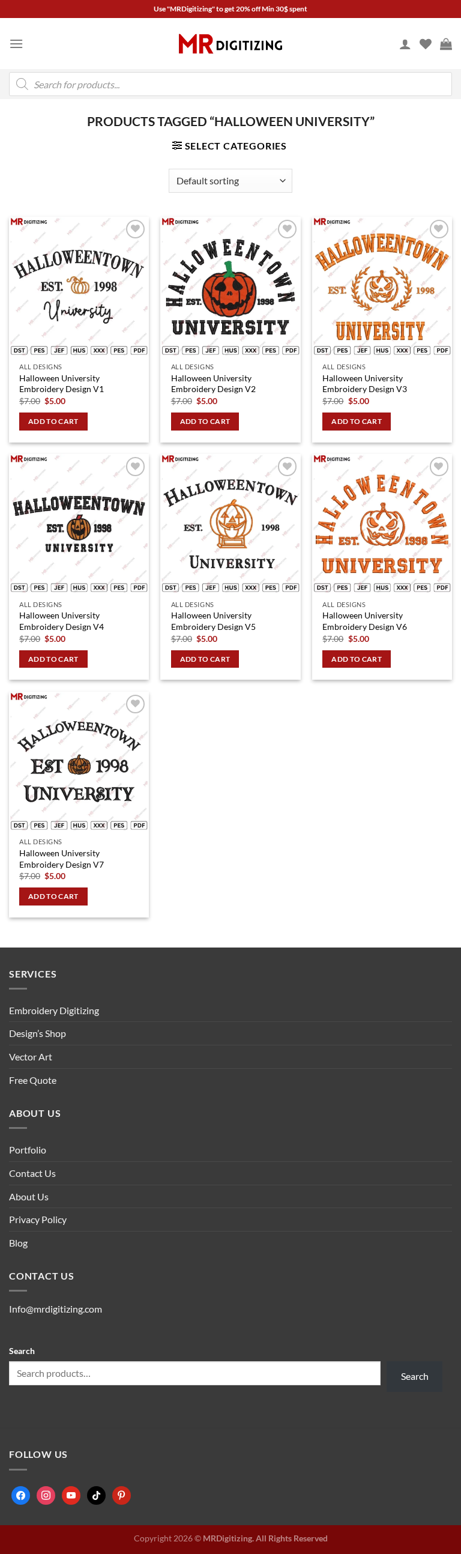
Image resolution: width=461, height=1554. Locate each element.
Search (22, 1351)
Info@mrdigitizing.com (55, 1308)
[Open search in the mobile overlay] (230, 84)
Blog (18, 1242)
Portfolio (27, 1149)
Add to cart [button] (53, 421)
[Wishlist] (426, 44)
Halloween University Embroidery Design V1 (61, 384)
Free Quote (32, 1080)
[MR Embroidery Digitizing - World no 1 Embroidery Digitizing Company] (230, 43)
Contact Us (32, 1173)
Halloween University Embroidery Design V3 (364, 384)
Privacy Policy (38, 1219)
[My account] (405, 44)
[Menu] (16, 43)
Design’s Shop (37, 1033)
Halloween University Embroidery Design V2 (213, 384)
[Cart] (446, 44)
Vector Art (30, 1056)
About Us (29, 1196)
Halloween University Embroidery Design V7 (61, 858)
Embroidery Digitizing (54, 1010)
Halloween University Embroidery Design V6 (364, 621)
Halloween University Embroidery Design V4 (61, 621)
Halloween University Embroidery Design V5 (213, 621)
